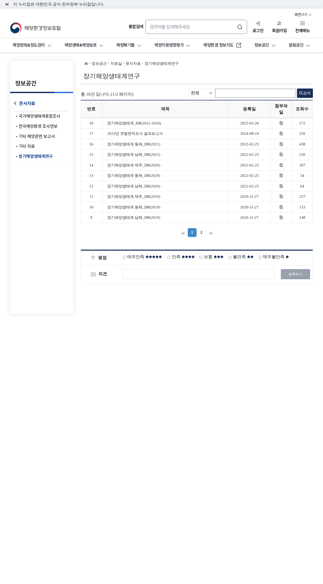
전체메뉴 (302, 30)
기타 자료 (27, 146)
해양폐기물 (125, 45)
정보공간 (261, 45)
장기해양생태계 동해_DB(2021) (133, 144)
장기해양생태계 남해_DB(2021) (133, 155)
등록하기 (295, 274)
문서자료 (27, 103)
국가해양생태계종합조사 (39, 116)
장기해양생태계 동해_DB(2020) (133, 176)
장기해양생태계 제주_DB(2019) (133, 196)
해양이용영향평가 (169, 45)
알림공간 (296, 45)
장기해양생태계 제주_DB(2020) (133, 165)
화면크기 (301, 14)
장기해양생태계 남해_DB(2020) (133, 186)
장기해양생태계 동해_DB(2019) (133, 207)
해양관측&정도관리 (29, 45)
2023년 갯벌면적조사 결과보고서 (135, 134)
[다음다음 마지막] (210, 232)
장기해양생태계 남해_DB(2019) (133, 217)
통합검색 (136, 26)
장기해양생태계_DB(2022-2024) (134, 123)
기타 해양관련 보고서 (37, 136)
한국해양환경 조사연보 (38, 126)
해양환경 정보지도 (218, 47)
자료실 (116, 63)
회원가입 (279, 30)
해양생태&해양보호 (81, 45)
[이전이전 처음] (182, 232)
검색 (307, 93)
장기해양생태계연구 (36, 156)
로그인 (258, 30)
